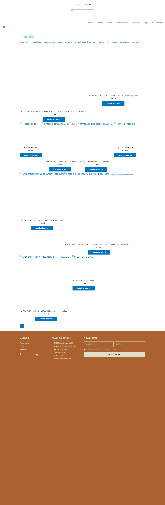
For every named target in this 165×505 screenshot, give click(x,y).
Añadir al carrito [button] (53, 119)
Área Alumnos (157, 23)
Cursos (100, 23)
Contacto (135, 23)
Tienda (110, 23)
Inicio (90, 23)
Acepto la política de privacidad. (102, 349)
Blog (145, 23)
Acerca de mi (122, 23)
